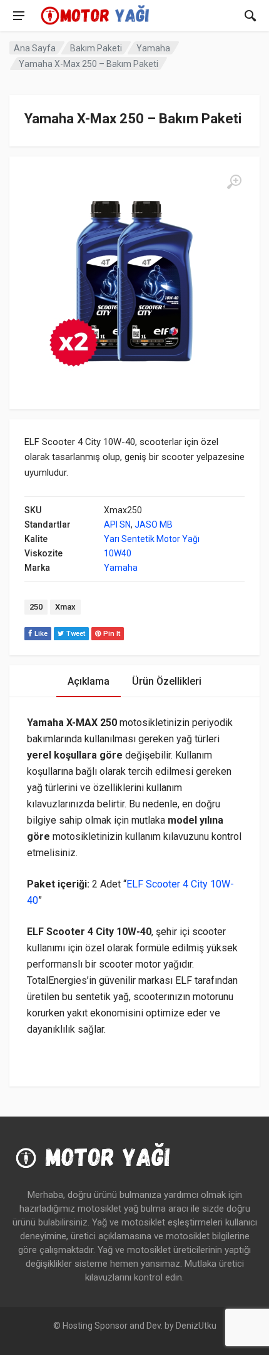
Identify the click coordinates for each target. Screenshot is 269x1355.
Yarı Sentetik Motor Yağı (152, 539)
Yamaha (153, 48)
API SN (117, 524)
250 (36, 606)
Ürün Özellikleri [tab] (166, 681)
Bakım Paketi (96, 48)
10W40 (117, 553)
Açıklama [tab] (88, 681)
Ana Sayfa (35, 48)
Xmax (65, 606)
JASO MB (153, 524)
